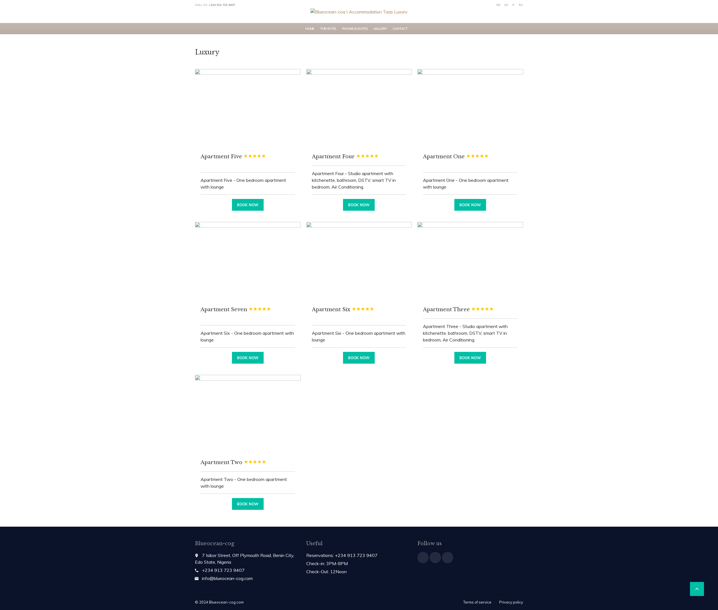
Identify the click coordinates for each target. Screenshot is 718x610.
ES (506, 5)
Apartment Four (345, 156)
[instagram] (447, 557)
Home (309, 28)
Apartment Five (233, 156)
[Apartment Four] (359, 108)
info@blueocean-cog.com (227, 578)
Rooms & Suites (355, 28)
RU (521, 5)
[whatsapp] (435, 557)
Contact (400, 28)
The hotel (328, 28)
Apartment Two (233, 462)
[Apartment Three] (470, 261)
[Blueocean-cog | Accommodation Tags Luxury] (359, 11)
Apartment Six (343, 309)
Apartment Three (458, 309)
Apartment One (456, 156)
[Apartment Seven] (248, 261)
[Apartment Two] (248, 414)
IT (513, 5)
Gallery (380, 28)
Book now (248, 205)
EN (498, 5)
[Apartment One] (470, 108)
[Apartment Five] (248, 108)
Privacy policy (511, 602)
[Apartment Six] (359, 261)
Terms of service (477, 602)
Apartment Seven (236, 309)
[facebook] (423, 557)
